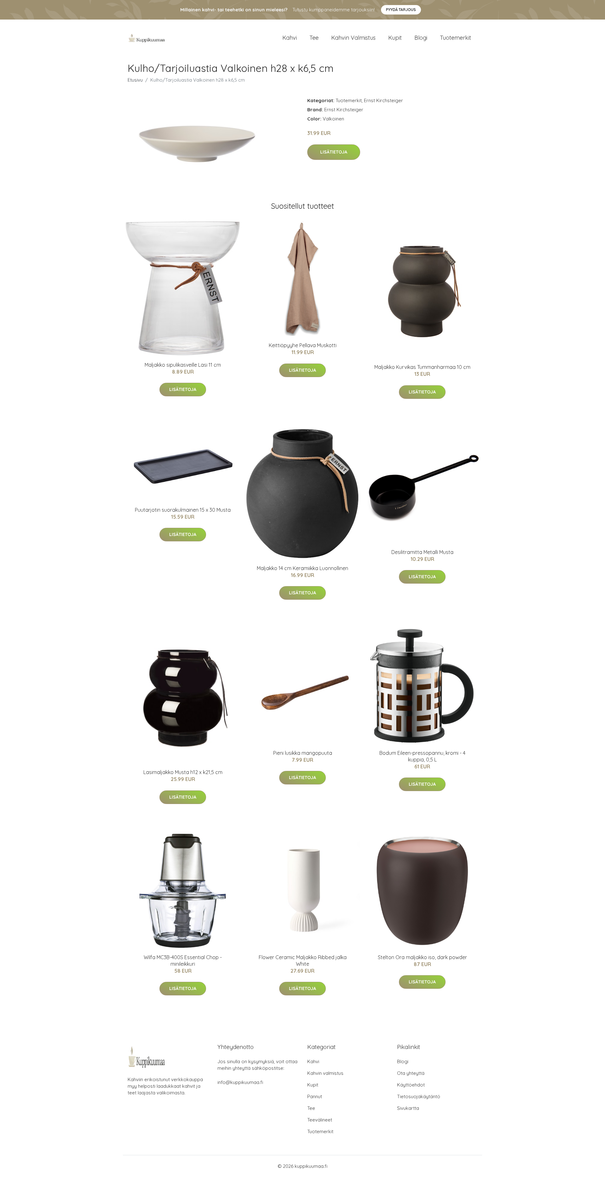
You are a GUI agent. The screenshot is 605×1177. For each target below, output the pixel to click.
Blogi (420, 37)
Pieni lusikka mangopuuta (302, 753)
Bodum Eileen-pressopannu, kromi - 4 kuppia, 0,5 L (422, 756)
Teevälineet (319, 1120)
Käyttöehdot (411, 1085)
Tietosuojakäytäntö (418, 1096)
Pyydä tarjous (401, 9)
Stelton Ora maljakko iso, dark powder (422, 957)
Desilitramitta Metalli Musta (422, 552)
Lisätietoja (333, 152)
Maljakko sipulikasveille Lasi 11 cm (183, 365)
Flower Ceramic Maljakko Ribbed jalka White (303, 960)
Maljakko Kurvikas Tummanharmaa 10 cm (422, 367)
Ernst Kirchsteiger (383, 100)
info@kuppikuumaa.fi (240, 1082)
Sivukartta (408, 1108)
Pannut (314, 1096)
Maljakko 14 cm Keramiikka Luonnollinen (302, 568)
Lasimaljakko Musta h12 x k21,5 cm (182, 772)
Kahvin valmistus (353, 37)
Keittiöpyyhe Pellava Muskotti (303, 345)
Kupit (395, 37)
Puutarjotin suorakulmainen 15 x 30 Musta (183, 510)
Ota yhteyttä (410, 1073)
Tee (314, 37)
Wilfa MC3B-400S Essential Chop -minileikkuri (183, 960)
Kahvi (289, 37)
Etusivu (135, 80)
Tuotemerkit (455, 37)
